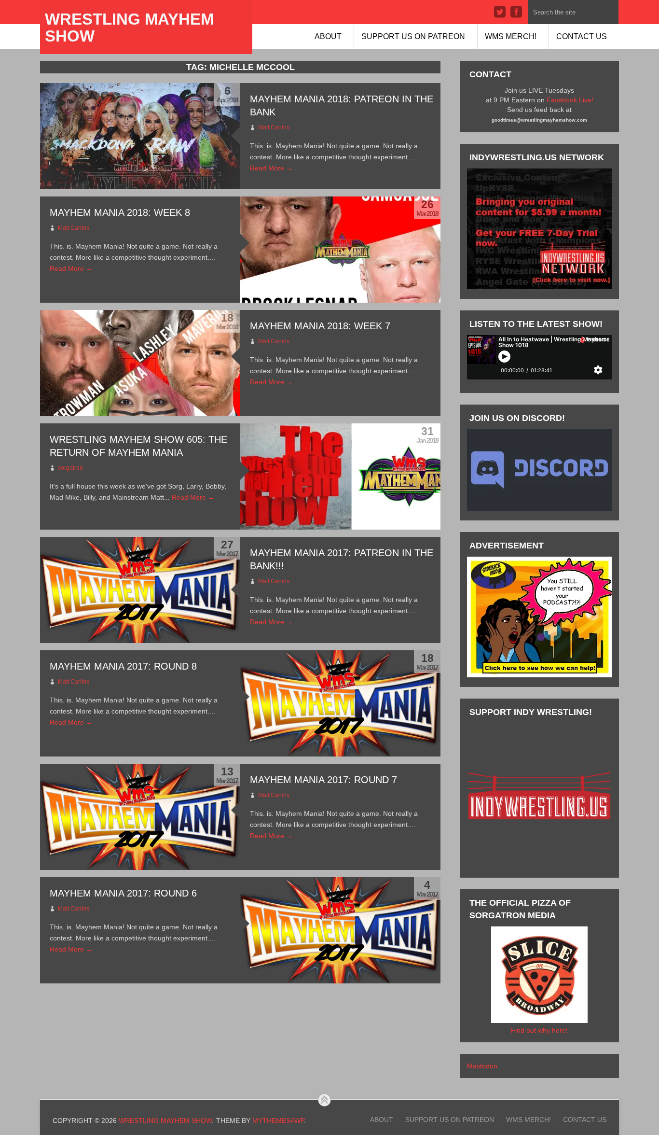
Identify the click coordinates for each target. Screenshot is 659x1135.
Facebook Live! (570, 100)
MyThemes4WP (278, 1120)
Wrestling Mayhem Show (129, 27)
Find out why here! (539, 1030)
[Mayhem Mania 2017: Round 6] (340, 930)
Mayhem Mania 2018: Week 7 (320, 326)
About (328, 36)
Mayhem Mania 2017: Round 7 (323, 779)
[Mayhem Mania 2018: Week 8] (340, 249)
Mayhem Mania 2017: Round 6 (123, 893)
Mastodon (482, 1066)
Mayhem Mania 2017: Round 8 (123, 666)
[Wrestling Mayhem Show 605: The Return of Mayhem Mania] (340, 476)
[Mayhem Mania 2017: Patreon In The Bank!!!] (140, 590)
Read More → (271, 168)
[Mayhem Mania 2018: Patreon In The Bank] (140, 136)
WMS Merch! (510, 36)
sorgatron (70, 467)
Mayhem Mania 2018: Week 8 (120, 212)
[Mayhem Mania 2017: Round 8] (340, 703)
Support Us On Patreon (413, 36)
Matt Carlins (273, 127)
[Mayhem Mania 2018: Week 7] (140, 363)
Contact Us (581, 36)
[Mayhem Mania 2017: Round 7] (140, 817)
